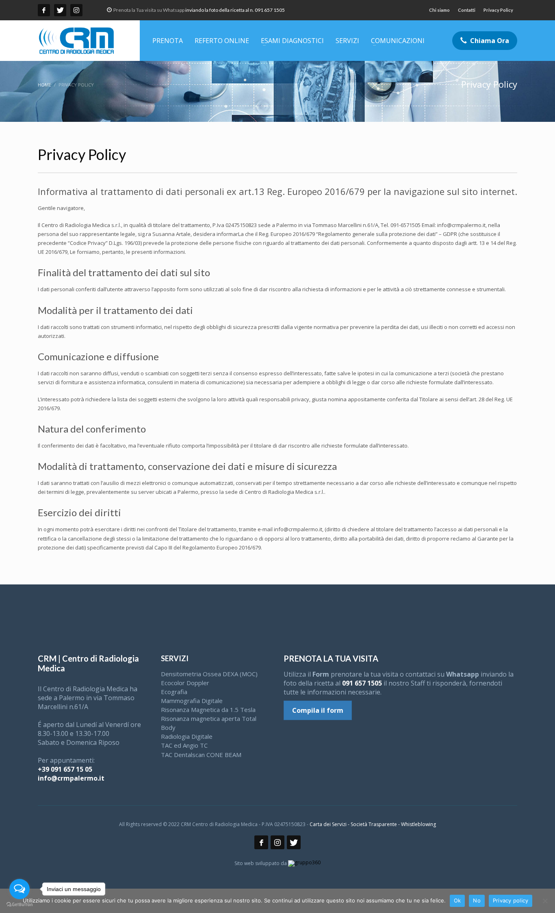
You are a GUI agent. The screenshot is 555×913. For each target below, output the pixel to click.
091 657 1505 (362, 683)
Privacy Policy (498, 10)
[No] (545, 901)
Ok (457, 900)
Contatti (466, 10)
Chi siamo (439, 10)
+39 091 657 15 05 (65, 769)
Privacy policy (511, 900)
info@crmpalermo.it (71, 778)
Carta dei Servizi (328, 824)
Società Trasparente (374, 824)
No (477, 900)
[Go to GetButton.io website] (20, 904)
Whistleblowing (418, 824)
